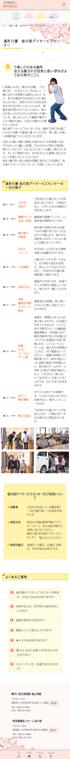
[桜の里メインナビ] (64, 4)
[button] (16, 16)
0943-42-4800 (51, 537)
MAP (54, 703)
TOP (3, 25)
